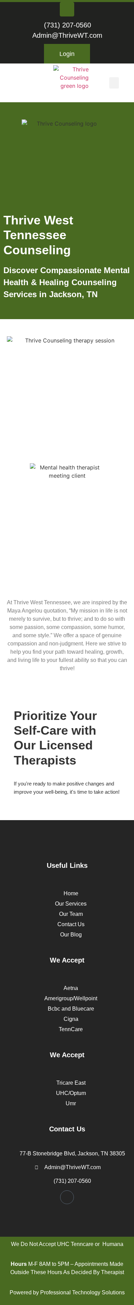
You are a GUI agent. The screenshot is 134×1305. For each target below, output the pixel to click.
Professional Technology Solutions (82, 1292)
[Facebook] (67, 9)
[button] (114, 83)
